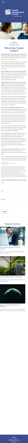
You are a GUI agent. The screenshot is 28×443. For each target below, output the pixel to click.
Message (3, 199)
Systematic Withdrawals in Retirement (11, 277)
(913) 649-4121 (15, 439)
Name (2, 182)
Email (2, 191)
